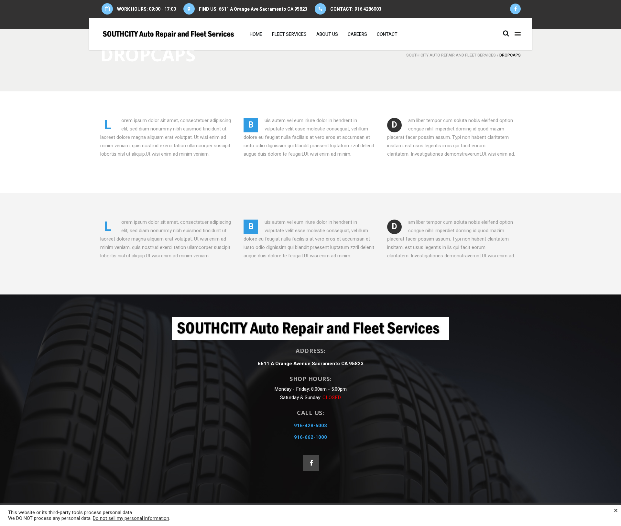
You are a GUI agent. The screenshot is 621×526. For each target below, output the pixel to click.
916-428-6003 (310, 425)
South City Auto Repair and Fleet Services (451, 55)
